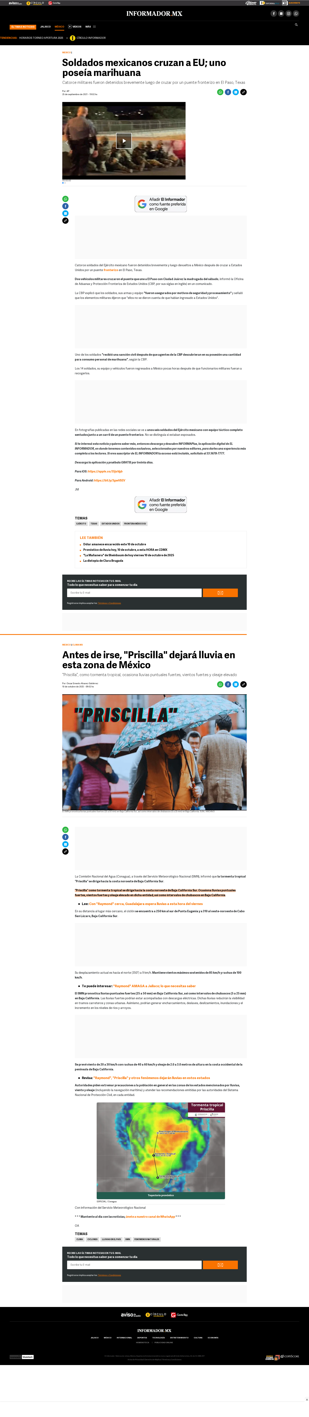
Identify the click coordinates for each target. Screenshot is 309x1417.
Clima (79, 1239)
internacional (124, 1337)
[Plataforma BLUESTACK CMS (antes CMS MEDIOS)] (28, 1355)
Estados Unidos (111, 523)
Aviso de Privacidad (136, 1359)
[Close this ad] (306, 1399)
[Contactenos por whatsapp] (296, 13)
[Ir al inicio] (48, 13)
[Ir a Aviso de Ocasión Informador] (15, 1)
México (59, 26)
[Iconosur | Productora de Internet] (15, 1355)
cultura (198, 1337)
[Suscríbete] (290, 2)
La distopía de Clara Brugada (103, 560)
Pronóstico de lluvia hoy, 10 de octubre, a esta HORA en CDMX (125, 549)
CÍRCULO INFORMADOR (91, 37)
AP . (68, 91)
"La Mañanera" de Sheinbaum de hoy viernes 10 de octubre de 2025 (128, 555)
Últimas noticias (23, 26)
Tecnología (158, 1337)
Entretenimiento (179, 1337)
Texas (94, 523)
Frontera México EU (135, 523)
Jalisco (45, 26)
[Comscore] (290, 1355)
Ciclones (92, 1239)
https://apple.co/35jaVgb (105, 471)
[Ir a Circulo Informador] (33, 1)
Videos (77, 26)
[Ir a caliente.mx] (251, 2)
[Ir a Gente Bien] (52, 1)
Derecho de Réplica (153, 1359)
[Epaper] (268, 2)
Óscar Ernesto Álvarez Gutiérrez (82, 683)
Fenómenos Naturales (146, 1239)
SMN (127, 1239)
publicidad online (163, 1342)
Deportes (142, 1337)
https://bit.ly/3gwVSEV (109, 480)
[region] (154, 1410)
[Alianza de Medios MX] (272, 1355)
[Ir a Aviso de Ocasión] (131, 1311)
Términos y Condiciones (109, 603)
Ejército (81, 523)
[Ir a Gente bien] (179, 1311)
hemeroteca (142, 1342)
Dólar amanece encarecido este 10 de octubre (114, 544)
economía (213, 1337)
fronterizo (111, 269)
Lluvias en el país (111, 1239)
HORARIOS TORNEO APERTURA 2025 (41, 37)
